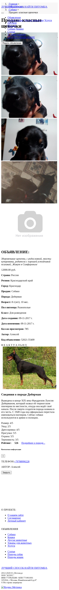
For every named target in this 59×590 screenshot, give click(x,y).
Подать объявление (12, 43)
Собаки (12, 20)
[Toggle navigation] (2, 12)
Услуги (48, 20)
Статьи (11, 31)
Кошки (20, 20)
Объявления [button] (14, 17)
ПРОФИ (12, 23)
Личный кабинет (17, 34)
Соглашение (14, 518)
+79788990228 (21, 461)
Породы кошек (15, 557)
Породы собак (15, 554)
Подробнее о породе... (33, 443)
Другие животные (34, 20)
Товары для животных (20, 543)
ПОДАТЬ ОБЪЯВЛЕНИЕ (21, 37)
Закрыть (6, 472)
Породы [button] (12, 26)
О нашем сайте (16, 515)
